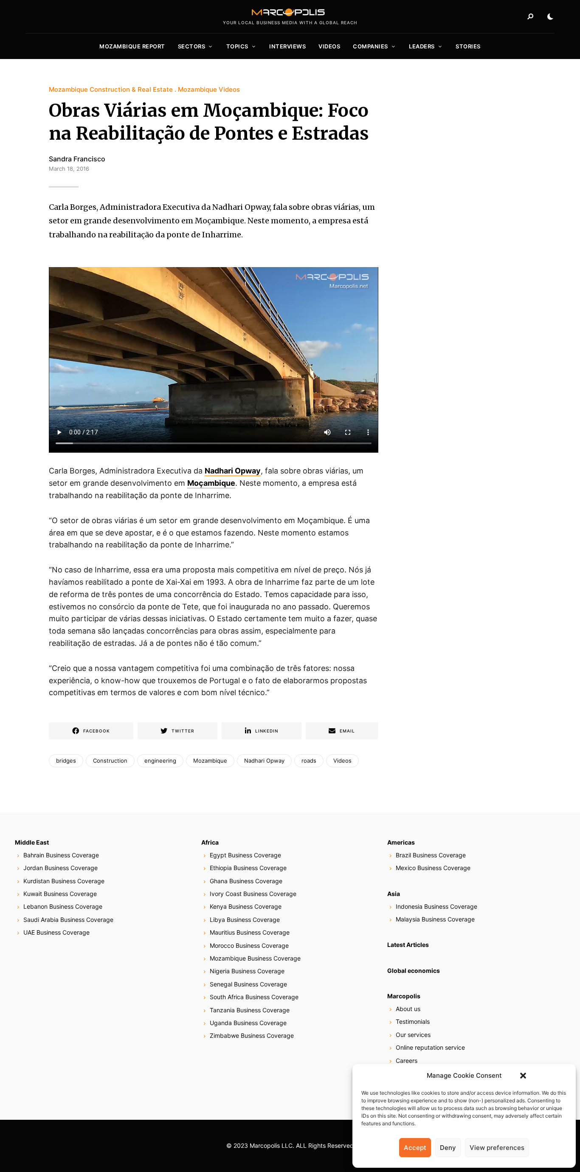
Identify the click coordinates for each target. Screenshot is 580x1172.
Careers (406, 1060)
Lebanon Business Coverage (62, 906)
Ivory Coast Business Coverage (253, 893)
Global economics (413, 970)
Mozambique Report (132, 46)
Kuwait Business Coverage (60, 893)
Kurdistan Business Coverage (63, 881)
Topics (237, 46)
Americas (401, 842)
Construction (110, 760)
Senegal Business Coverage (248, 984)
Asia (393, 893)
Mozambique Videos (209, 89)
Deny (448, 1148)
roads (308, 760)
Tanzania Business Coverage (250, 1010)
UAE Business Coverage (56, 932)
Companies (370, 46)
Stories (468, 46)
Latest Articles (408, 944)
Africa (210, 842)
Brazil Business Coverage (431, 855)
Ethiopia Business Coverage (248, 867)
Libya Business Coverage (245, 919)
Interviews (287, 46)
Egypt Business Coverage (245, 855)
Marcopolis (403, 996)
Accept (415, 1148)
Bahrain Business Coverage (61, 855)
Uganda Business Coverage (248, 1022)
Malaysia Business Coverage (435, 919)
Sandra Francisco (77, 159)
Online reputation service (430, 1047)
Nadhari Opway (233, 470)
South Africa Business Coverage (254, 996)
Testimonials (413, 1021)
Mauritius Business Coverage (250, 932)
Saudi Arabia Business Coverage (68, 919)
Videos (329, 46)
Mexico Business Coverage (433, 867)
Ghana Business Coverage (246, 881)
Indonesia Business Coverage (436, 906)
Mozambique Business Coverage (255, 958)
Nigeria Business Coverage (247, 971)
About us (408, 1008)
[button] (523, 1075)
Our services (413, 1034)
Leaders (422, 46)
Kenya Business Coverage (246, 906)
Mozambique (210, 760)
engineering (160, 760)
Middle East (32, 842)
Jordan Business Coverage (60, 867)
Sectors (192, 46)
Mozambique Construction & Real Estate (111, 89)
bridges (66, 760)
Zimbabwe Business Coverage (252, 1035)
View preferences (497, 1148)
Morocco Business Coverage (249, 945)
